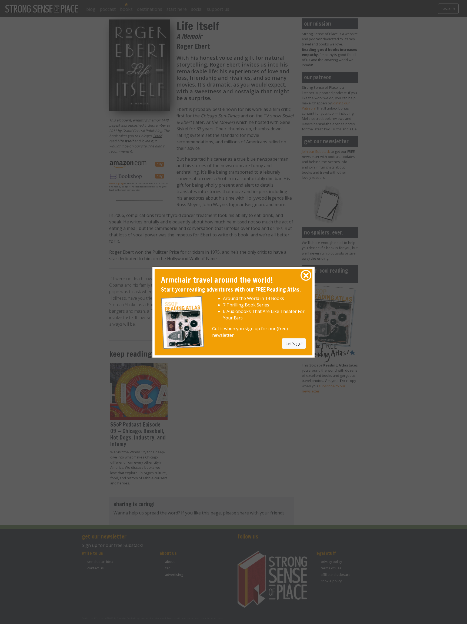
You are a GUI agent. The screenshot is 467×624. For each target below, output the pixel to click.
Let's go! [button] (293, 343)
